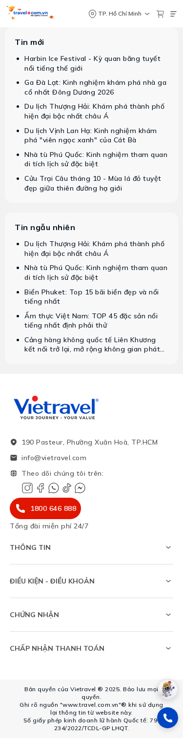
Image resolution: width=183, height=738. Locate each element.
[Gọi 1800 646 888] (167, 717)
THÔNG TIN (30, 547)
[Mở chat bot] (167, 689)
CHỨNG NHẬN (34, 614)
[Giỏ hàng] (160, 14)
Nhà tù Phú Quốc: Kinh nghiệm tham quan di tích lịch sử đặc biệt (95, 159)
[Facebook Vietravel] (40, 488)
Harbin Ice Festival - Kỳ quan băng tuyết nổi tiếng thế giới (92, 63)
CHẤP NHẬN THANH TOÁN (57, 648)
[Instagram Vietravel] (27, 488)
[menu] (173, 14)
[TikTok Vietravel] (67, 488)
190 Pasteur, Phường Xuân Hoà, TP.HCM (89, 442)
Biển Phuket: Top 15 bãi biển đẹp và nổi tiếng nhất (91, 297)
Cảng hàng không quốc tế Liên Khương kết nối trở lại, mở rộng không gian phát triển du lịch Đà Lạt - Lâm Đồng (92, 344)
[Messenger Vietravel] (80, 488)
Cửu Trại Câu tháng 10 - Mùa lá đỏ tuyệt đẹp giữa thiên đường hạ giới (93, 183)
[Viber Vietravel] (54, 488)
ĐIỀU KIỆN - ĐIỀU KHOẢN (52, 581)
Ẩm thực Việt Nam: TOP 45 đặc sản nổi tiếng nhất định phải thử (91, 320)
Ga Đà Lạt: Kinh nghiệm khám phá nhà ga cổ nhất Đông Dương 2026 (95, 87)
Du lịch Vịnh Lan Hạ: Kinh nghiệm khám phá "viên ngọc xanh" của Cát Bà (90, 135)
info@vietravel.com (53, 457)
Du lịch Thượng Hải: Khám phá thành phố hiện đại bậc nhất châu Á (94, 111)
